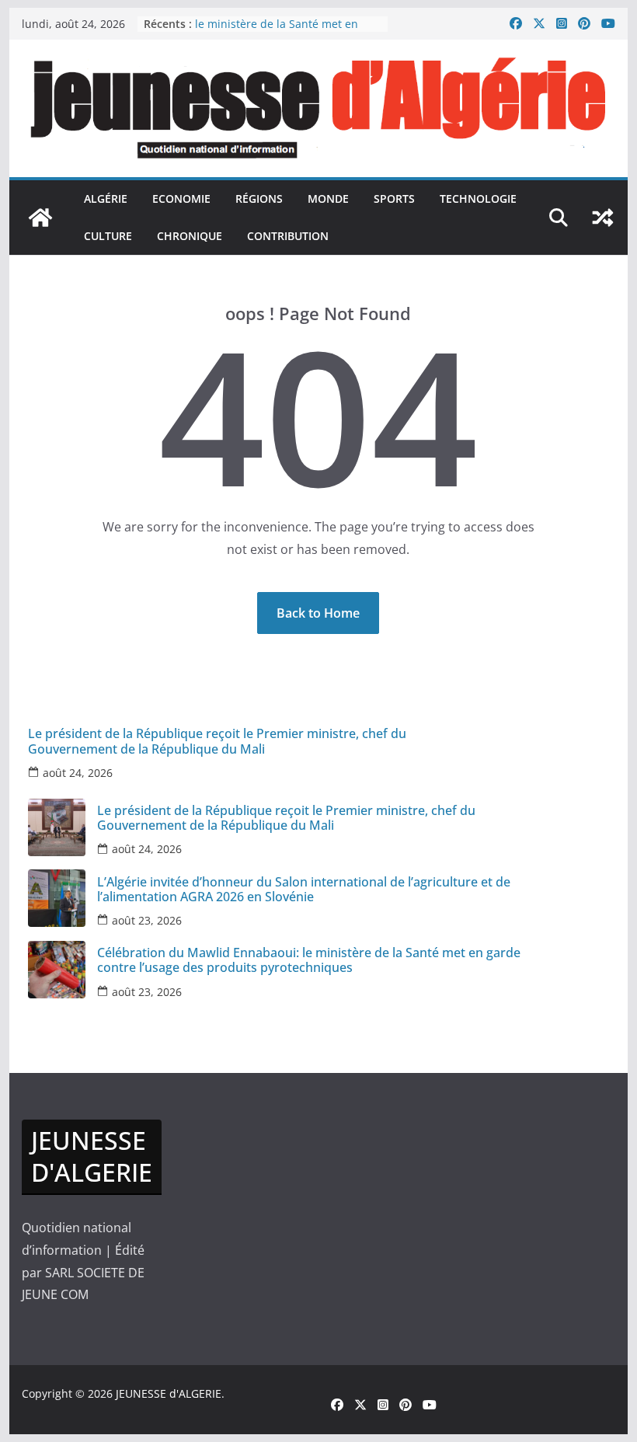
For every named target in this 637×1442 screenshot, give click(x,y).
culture (108, 235)
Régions (259, 198)
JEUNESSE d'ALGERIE (168, 1393)
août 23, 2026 (147, 920)
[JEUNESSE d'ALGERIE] (40, 217)
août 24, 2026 (78, 772)
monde (328, 198)
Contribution (288, 235)
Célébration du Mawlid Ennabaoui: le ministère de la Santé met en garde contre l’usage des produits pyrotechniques (308, 960)
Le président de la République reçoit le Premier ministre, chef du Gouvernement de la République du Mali (217, 741)
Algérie (105, 198)
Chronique (189, 235)
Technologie (478, 198)
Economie (181, 198)
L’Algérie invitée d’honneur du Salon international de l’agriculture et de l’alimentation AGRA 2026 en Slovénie (303, 889)
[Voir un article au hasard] (602, 217)
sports (394, 198)
